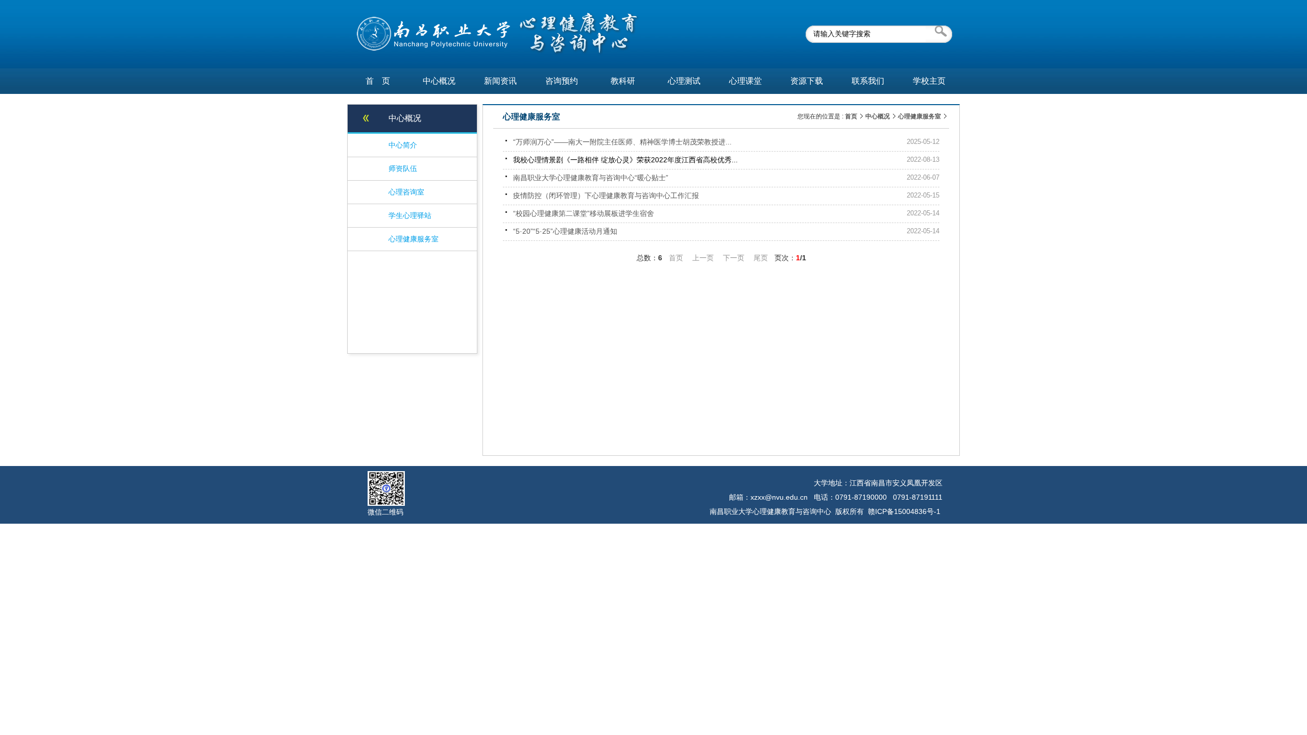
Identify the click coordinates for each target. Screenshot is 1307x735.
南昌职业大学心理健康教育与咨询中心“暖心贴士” (590, 178)
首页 (851, 116)
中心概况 (877, 116)
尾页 (761, 258)
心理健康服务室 (919, 116)
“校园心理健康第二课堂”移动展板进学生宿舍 (583, 213)
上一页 (703, 258)
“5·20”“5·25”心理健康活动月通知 (565, 231)
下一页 (733, 258)
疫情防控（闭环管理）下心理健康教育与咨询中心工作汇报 (606, 195)
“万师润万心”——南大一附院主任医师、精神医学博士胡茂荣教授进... (622, 142)
